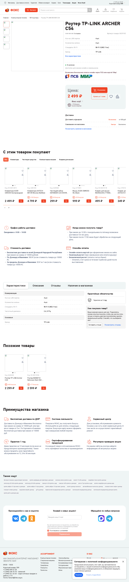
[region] (64, 160)
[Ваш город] (4, 3)
